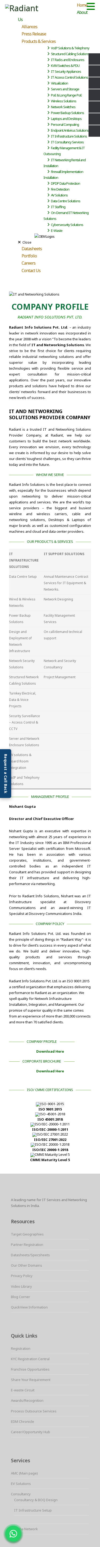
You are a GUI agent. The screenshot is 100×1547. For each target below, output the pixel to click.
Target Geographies (27, 1234)
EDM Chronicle (22, 1421)
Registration (20, 1348)
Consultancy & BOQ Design (36, 1499)
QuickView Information (29, 1307)
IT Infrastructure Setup (33, 1510)
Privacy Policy (22, 1275)
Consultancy (21, 1494)
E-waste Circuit (22, 1390)
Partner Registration (27, 1244)
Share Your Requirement (30, 1379)
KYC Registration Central (30, 1358)
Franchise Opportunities (30, 1369)
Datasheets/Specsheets (30, 1255)
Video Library (21, 1286)
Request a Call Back (5, 773)
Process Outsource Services (34, 1411)
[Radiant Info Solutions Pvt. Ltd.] (39, 8)
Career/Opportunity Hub (30, 1431)
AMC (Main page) (24, 1473)
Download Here (50, 1051)
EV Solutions (21, 1483)
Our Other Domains (26, 1265)
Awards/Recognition (27, 1400)
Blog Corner (20, 1296)
